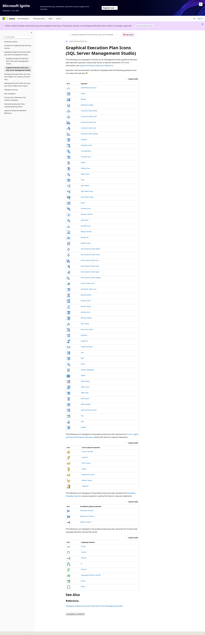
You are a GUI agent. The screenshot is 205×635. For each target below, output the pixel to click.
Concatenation (86, 151)
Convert (83, 552)
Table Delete (85, 381)
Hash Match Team (87, 197)
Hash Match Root (87, 191)
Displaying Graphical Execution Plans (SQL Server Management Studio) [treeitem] (17, 61)
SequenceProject (87, 347)
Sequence (84, 341)
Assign (83, 546)
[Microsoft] (4, 18)
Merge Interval (86, 232)
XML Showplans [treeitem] (9, 94)
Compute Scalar (86, 145)
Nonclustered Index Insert (90, 255)
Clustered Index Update (89, 134)
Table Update (85, 404)
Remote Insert (86, 301)
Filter (82, 180)
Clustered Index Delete (89, 111)
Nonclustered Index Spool (90, 272)
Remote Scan (85, 312)
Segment (84, 335)
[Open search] (194, 19)
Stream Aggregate (87, 370)
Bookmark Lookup (87, 105)
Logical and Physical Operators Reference (96, 65)
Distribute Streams (87, 510)
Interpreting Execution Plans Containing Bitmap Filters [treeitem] (14, 105)
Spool (83, 364)
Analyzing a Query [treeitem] (10, 42)
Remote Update (86, 318)
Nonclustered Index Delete (90, 249)
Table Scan (85, 393)
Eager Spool (85, 174)
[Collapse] (31, 33)
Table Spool (85, 398)
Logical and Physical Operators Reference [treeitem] (15, 111)
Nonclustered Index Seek (90, 266)
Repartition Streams (87, 516)
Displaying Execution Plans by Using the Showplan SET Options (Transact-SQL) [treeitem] (17, 76)
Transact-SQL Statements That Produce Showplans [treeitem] (15, 98)
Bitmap (83, 99)
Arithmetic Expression (89, 88)
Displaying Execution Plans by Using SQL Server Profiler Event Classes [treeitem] (17, 84)
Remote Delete (86, 295)
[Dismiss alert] (200, 4)
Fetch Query (86, 463)
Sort (82, 352)
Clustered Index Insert (89, 116)
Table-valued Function (89, 410)
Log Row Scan (86, 226)
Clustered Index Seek (88, 128)
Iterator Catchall (86, 214)
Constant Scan (86, 157)
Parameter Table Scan (88, 289)
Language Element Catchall (91, 575)
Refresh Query (87, 480)
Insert (83, 203)
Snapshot (85, 486)
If (81, 564)
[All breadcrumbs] (68, 34)
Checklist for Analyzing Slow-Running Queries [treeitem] (17, 46)
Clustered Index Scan (88, 122)
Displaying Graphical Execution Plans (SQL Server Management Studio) (93, 35)
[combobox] (17, 37)
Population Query (88, 475)
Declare (83, 558)
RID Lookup (85, 324)
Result (83, 581)
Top (82, 416)
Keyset (84, 469)
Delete (83, 162)
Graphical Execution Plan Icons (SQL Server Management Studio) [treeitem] (18, 69)
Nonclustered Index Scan (90, 260)
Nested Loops (86, 243)
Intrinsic (84, 569)
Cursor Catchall (87, 452)
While (83, 587)
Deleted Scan (85, 168)
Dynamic (85, 457)
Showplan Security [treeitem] (11, 90)
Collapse (84, 139)
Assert (83, 93)
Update (83, 427)
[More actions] (137, 34)
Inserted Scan (86, 209)
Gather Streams (85, 522)
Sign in (199, 18)
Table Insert (85, 387)
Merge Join (85, 237)
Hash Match (85, 185)
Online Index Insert (88, 283)
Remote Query (86, 306)
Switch (83, 375)
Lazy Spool (84, 220)
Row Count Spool (87, 329)
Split (82, 358)
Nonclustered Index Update (91, 278)
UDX (82, 421)
